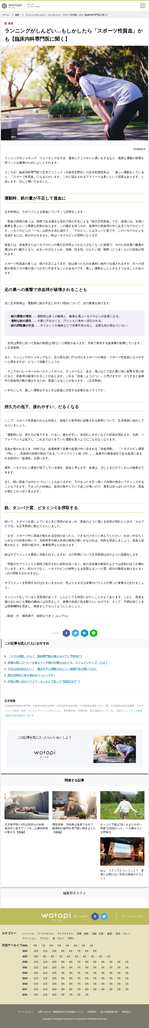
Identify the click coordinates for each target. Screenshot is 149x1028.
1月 (91, 945)
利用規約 (92, 1012)
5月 (59, 945)
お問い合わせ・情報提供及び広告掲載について (60, 1012)
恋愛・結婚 (82, 933)
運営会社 (126, 1012)
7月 (43, 945)
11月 (45, 951)
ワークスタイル (45, 933)
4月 (67, 945)
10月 (54, 951)
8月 (35, 945)
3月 (75, 945)
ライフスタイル (65, 933)
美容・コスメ (122, 933)
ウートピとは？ (25, 1012)
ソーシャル (28, 933)
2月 (83, 945)
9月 (63, 951)
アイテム (44, 938)
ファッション (29, 938)
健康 (10, 23)
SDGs (71, 938)
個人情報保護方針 (109, 1012)
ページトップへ (135, 916)
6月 (51, 945)
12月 (36, 951)
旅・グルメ (58, 938)
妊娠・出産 (98, 933)
